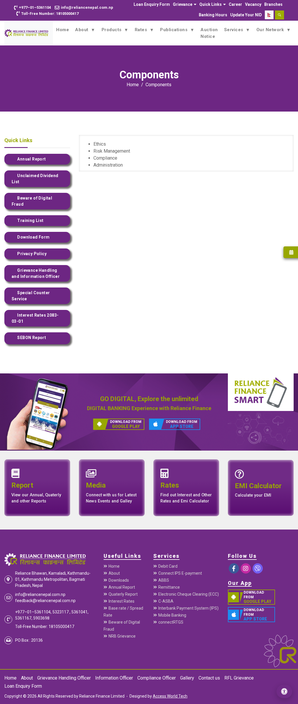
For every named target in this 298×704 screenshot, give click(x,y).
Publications (174, 29)
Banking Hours (213, 15)
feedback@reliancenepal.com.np (45, 600)
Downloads (119, 580)
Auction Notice (209, 33)
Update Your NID (246, 15)
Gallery (187, 678)
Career (235, 4)
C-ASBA (165, 601)
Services (234, 29)
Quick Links (210, 4)
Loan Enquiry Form (152, 4)
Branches (273, 4)
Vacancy (253, 4)
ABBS (163, 580)
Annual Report (122, 587)
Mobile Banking (172, 615)
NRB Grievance (122, 636)
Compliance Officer (156, 678)
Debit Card (168, 566)
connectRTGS (170, 622)
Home (62, 29)
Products (112, 29)
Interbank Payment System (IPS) (188, 608)
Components (158, 84)
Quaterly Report (123, 594)
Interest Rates (121, 601)
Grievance (182, 4)
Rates (141, 29)
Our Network (270, 29)
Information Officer (114, 678)
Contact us (209, 678)
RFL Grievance (239, 678)
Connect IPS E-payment (180, 573)
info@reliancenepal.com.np (40, 594)
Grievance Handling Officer (64, 678)
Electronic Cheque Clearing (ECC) (188, 594)
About (82, 29)
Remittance (169, 587)
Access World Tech (170, 696)
